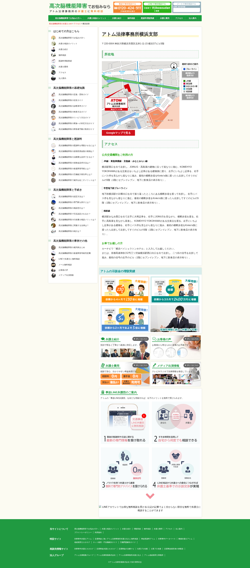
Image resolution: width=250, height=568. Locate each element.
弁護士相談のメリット (110, 529)
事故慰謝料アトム (148, 539)
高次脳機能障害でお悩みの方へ (86, 529)
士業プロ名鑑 (156, 549)
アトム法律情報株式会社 (106, 555)
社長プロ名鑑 (142, 549)
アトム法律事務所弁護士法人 (130, 555)
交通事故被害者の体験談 (173, 549)
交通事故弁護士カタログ (106, 549)
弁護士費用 (158, 529)
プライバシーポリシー (83, 532)
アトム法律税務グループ (83, 555)
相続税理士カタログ (82, 542)
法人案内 (178, 529)
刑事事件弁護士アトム (83, 539)
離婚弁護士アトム (185, 539)
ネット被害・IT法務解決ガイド (105, 542)
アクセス (169, 529)
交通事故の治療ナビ (126, 549)
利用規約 (98, 532)
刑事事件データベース (166, 539)
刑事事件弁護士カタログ (83, 549)
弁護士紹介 (126, 529)
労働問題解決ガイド (128, 542)
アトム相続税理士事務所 (153, 555)
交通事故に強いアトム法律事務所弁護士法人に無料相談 (116, 539)
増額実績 (137, 529)
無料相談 (147, 529)
